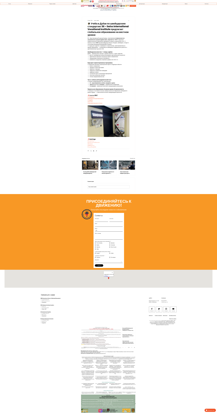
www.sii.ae (152, 321)
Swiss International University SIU (108, 396)
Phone (96, 228)
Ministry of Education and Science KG (100, 339)
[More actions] (128, 20)
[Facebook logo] (152, 309)
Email (96, 223)
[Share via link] (96, 150)
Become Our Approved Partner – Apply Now (108, 10)
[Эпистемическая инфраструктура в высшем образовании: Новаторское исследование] (127, 165)
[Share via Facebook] (88, 150)
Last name (111, 218)
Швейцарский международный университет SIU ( (88, 361)
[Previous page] (126, 347)
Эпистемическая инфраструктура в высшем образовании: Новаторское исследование (125, 172)
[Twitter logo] (159, 309)
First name (97, 218)
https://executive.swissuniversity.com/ (100, 353)
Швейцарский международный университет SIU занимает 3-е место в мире (97, 403)
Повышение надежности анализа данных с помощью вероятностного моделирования (108, 172)
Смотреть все (132, 158)
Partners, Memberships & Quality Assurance (108, 382)
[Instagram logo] (166, 309)
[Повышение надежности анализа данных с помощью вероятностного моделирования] (108, 165)
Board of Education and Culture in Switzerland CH (100, 340)
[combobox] (109, 262)
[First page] (123, 347)
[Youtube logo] (173, 309)
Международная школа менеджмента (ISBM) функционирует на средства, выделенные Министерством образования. (115, 361)
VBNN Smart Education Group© (108, 356)
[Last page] (134, 347)
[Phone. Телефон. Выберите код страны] (97, 230)
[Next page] (132, 347)
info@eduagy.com (164, 302)
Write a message (98, 233)
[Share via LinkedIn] (93, 150)
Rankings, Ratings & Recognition (108, 390)
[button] (9, 4)
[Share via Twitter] (90, 150)
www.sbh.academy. (83, 347)
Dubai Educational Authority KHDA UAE (100, 342)
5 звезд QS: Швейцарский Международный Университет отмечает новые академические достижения (89, 172)
